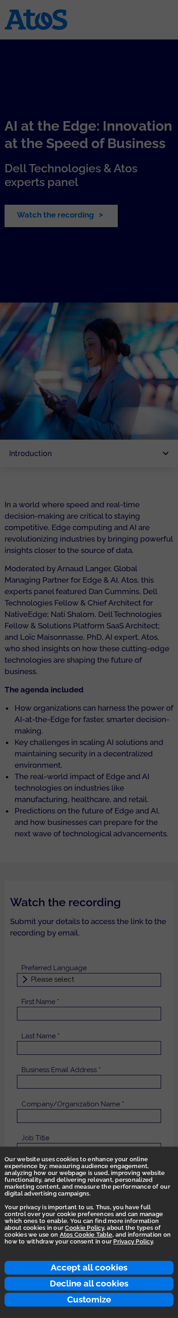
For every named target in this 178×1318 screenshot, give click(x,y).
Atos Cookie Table (86, 1234)
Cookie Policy (84, 1227)
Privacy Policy (133, 1241)
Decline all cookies (89, 1283)
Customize (89, 1299)
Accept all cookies (89, 1267)
